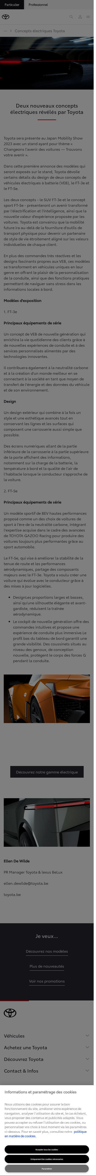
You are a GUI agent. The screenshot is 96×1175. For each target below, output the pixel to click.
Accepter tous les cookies (46, 1149)
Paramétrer (47, 1168)
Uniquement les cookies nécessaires (47, 1159)
